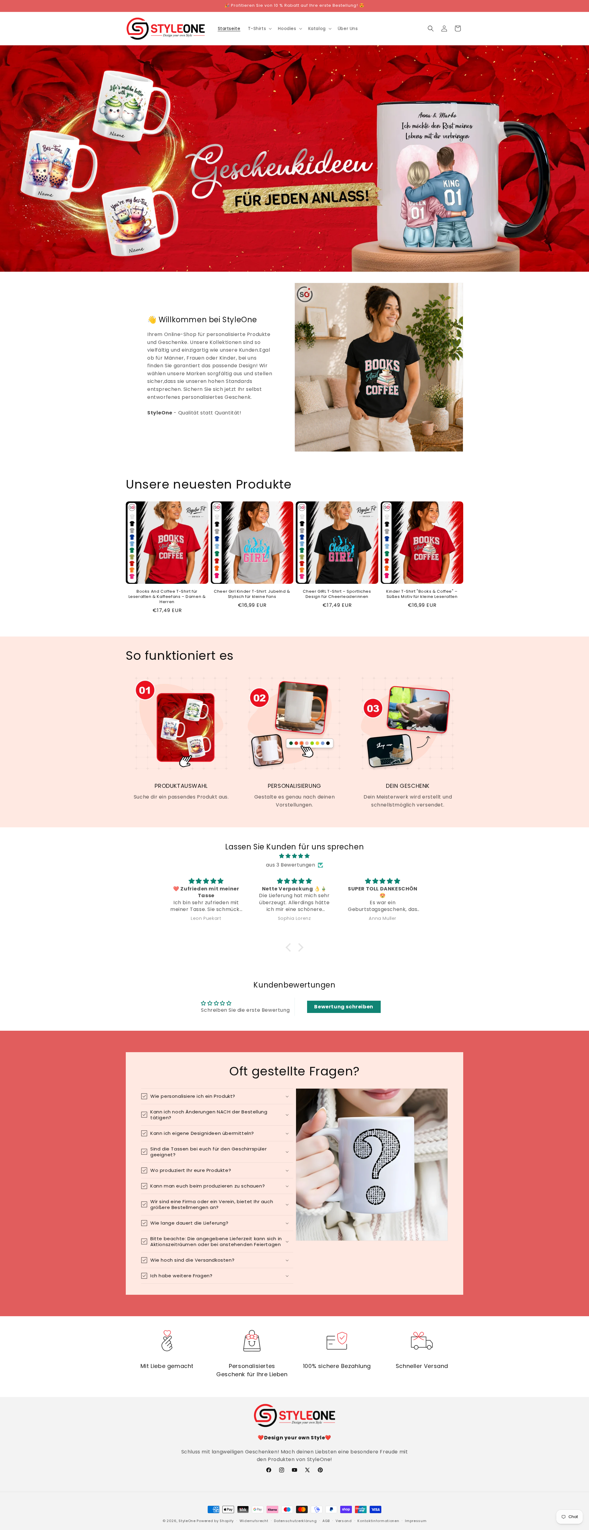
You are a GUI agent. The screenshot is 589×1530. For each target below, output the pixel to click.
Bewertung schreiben (343, 1006)
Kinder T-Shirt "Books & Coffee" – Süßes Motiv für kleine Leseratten (422, 594)
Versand (344, 1520)
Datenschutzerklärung (295, 1520)
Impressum (415, 1520)
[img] (294, 856)
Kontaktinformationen (378, 1520)
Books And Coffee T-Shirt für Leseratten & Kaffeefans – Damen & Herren (167, 597)
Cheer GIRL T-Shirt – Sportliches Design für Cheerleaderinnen (337, 594)
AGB (326, 1520)
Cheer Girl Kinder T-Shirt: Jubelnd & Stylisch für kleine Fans (252, 594)
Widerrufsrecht (254, 1520)
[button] (259, 28)
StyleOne (187, 1520)
